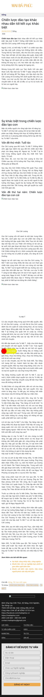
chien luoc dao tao (17, 585)
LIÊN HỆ (26, 638)
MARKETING (5, 633)
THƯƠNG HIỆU (28, 625)
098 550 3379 (20, 618)
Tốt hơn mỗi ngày (20, 582)
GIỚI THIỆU (5, 625)
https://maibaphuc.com (10, 615)
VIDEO (26, 629)
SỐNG (3, 638)
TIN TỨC (26, 633)
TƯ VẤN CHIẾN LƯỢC (8, 629)
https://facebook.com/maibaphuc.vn (16, 613)
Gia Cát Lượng (32, 585)
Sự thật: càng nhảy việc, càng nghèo (26, 561)
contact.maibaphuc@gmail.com (14, 620)
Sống (10, 582)
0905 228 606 (7, 618)
